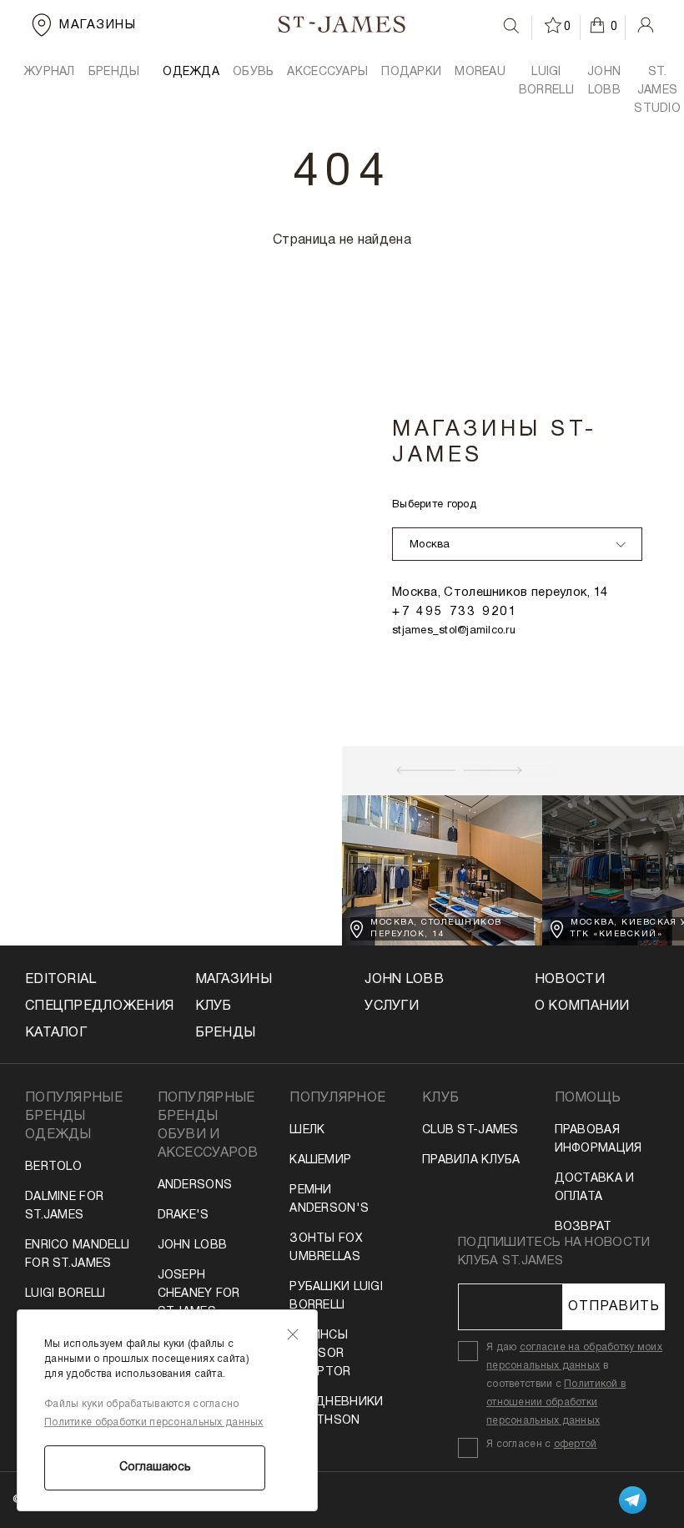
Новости (570, 980)
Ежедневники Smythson (336, 1411)
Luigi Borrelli (546, 81)
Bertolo (53, 1167)
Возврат (583, 1227)
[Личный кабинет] (645, 25)
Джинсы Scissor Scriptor (319, 1354)
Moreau (480, 72)
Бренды (225, 1033)
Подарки (411, 72)
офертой (575, 1444)
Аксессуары (327, 72)
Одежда (191, 72)
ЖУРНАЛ (49, 72)
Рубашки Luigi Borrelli (336, 1296)
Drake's (183, 1215)
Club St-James (470, 1130)
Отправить (614, 1307)
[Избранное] (554, 25)
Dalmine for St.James (64, 1206)
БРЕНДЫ (114, 72)
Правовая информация (598, 1139)
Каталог (56, 1033)
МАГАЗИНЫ (233, 980)
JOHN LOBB (604, 81)
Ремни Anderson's (329, 1199)
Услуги (392, 1006)
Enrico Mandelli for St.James (77, 1254)
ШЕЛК (306, 1130)
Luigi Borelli (65, 1293)
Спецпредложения (87, 1006)
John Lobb (193, 1245)
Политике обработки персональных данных (154, 1422)
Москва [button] (430, 545)
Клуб (213, 1006)
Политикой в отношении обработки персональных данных (556, 1402)
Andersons (195, 1185)
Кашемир (320, 1160)
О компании (582, 1006)
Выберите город (434, 505)
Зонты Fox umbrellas (326, 1248)
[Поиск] (511, 26)
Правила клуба (471, 1160)
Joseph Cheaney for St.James (199, 1294)
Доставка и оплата (595, 1188)
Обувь (253, 72)
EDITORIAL (61, 980)
